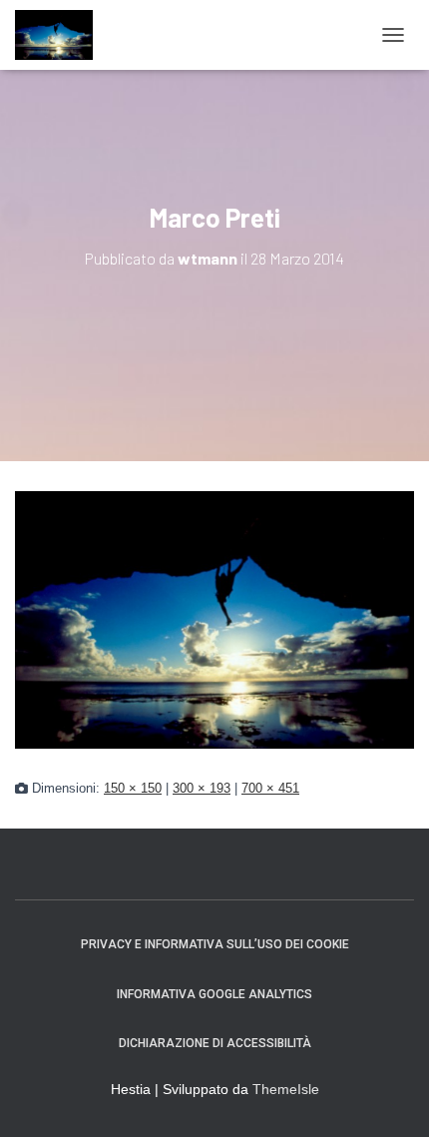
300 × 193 (201, 789)
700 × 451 (270, 789)
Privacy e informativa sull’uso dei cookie (215, 944)
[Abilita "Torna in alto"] (389, 1097)
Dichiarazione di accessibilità (215, 1043)
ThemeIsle (285, 1089)
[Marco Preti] (214, 619)
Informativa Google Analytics (214, 994)
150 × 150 (133, 789)
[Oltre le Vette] (61, 35)
